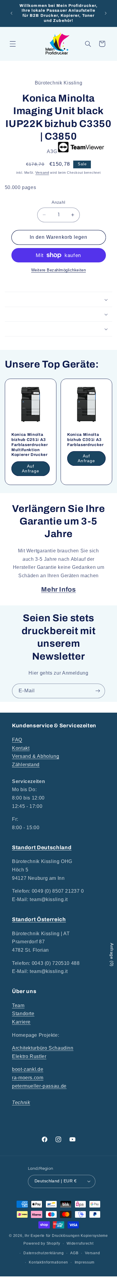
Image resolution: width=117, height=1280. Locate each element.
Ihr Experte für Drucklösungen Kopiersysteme (66, 1235)
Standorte (23, 1013)
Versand (42, 172)
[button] (13, 44)
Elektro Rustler (29, 1056)
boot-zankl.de (27, 1069)
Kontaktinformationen (48, 1262)
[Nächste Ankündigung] (105, 13)
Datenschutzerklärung (43, 1253)
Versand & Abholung (35, 756)
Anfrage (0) (112, 955)
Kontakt (20, 748)
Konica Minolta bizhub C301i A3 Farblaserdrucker (85, 439)
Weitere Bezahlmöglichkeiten (58, 270)
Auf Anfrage (30, 469)
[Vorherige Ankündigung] (11, 13)
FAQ (17, 739)
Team (18, 1005)
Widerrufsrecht (80, 1243)
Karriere (21, 1021)
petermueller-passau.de (39, 1086)
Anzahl (58, 202)
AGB (74, 1253)
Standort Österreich (39, 919)
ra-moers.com (28, 1077)
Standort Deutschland (41, 847)
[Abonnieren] (98, 691)
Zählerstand (26, 764)
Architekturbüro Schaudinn (43, 1048)
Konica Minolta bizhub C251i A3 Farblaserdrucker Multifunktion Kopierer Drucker (29, 444)
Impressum (85, 1262)
